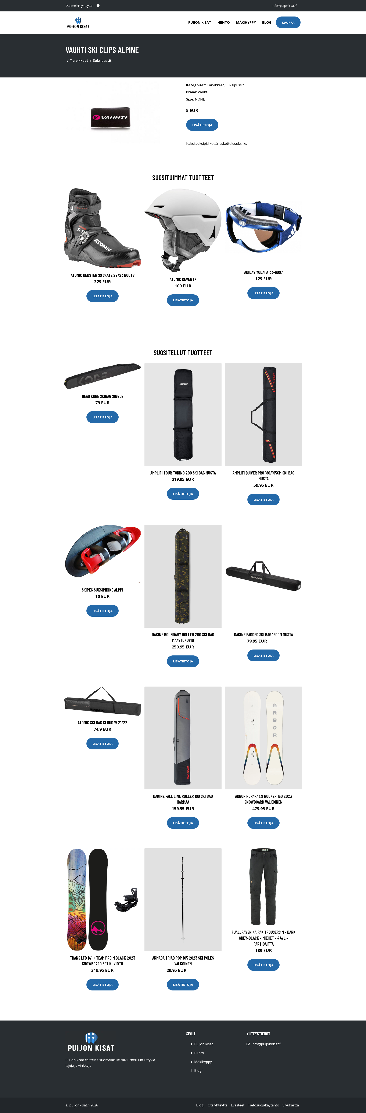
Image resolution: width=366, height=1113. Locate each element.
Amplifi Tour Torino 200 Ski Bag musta (183, 472)
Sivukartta (291, 1105)
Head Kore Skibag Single (102, 396)
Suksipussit (102, 60)
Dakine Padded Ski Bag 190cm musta (263, 634)
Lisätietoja (202, 125)
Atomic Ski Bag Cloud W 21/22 (102, 722)
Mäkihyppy (246, 22)
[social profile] (98, 6)
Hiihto (224, 22)
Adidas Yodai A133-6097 (263, 272)
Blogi (267, 22)
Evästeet (237, 1105)
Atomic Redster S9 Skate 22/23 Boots (102, 275)
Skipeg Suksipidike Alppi (102, 589)
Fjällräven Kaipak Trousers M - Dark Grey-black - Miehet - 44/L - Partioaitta (263, 937)
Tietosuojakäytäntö (263, 1105)
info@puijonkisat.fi (284, 6)
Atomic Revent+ (183, 279)
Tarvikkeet (79, 60)
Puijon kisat (199, 22)
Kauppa (288, 22)
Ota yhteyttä (217, 1105)
